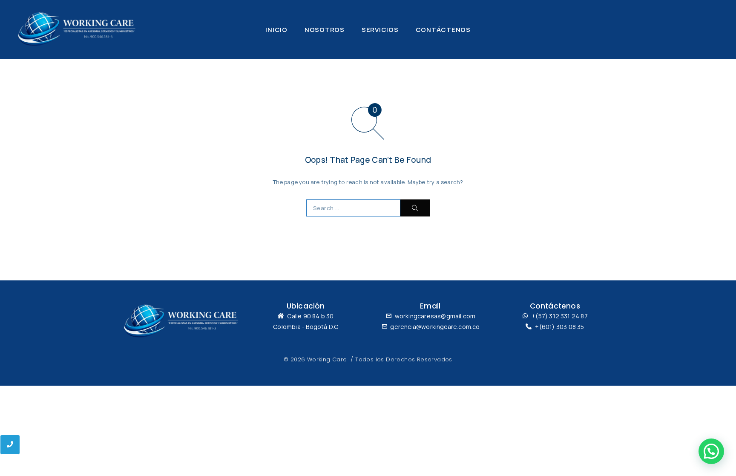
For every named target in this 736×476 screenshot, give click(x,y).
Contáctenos (443, 29)
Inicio (276, 29)
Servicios (380, 29)
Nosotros (325, 29)
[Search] (415, 207)
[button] (711, 451)
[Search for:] (353, 207)
